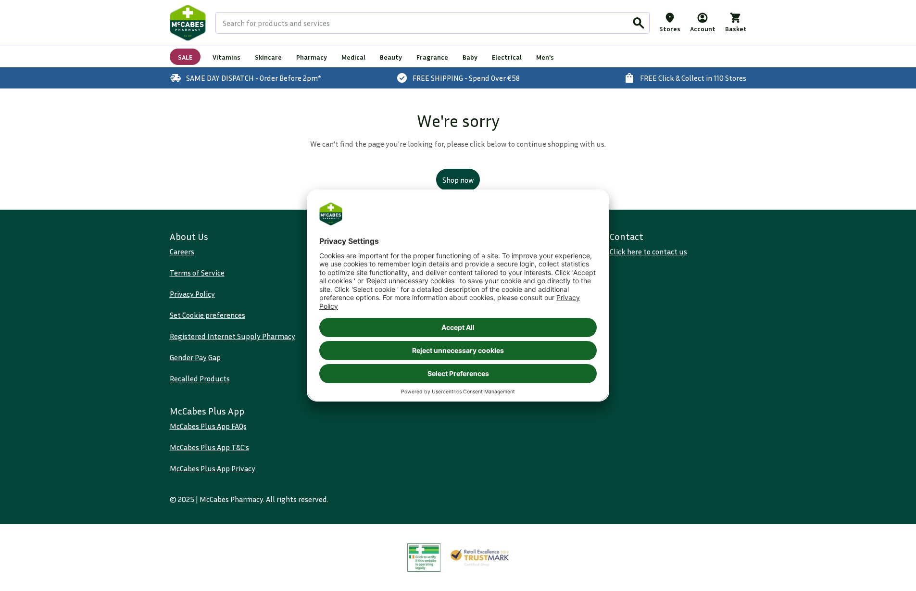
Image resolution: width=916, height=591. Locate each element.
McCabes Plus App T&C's (209, 447)
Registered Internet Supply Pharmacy (232, 336)
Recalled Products (200, 378)
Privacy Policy (192, 294)
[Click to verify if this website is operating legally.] (424, 557)
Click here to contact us (648, 251)
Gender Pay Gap (195, 357)
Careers (182, 251)
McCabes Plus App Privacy (212, 468)
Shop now (458, 180)
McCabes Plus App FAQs (208, 426)
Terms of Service (197, 272)
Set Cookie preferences (207, 315)
